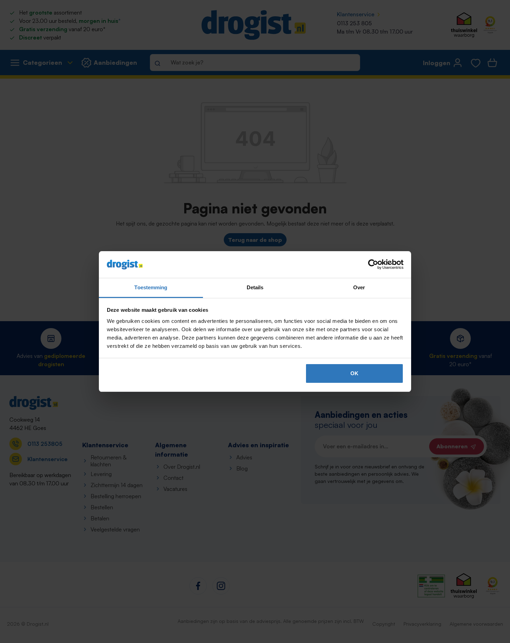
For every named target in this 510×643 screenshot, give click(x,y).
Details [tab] (255, 287)
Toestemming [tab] (150, 287)
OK (354, 373)
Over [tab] (359, 287)
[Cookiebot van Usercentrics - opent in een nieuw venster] (373, 264)
